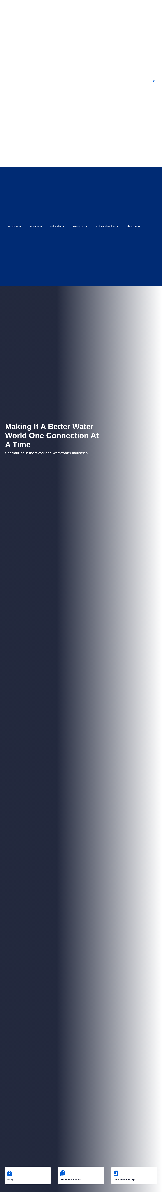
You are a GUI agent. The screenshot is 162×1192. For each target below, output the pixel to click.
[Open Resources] (86, 226)
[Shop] (10, 1171)
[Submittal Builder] (63, 1172)
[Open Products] (20, 226)
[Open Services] (41, 226)
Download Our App (125, 1171)
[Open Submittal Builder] (117, 226)
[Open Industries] (63, 226)
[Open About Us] (139, 226)
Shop (10, 1177)
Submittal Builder (70, 1178)
